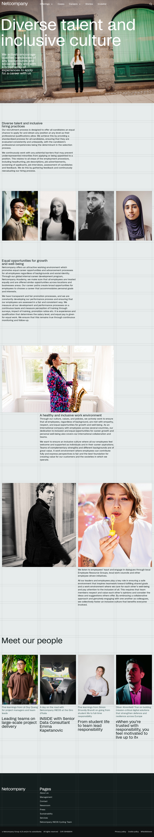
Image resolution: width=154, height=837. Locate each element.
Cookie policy (133, 832)
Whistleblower (146, 832)
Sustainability (46, 814)
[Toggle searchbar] (150, 4)
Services (44, 818)
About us (44, 793)
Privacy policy (120, 832)
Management (46, 797)
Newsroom (45, 805)
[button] (46, 4)
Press (42, 810)
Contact (43, 801)
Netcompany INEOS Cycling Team (56, 822)
